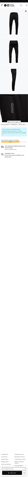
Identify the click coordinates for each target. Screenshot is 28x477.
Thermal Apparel (19, 465)
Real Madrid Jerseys (20, 456)
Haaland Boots (4, 459)
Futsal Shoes (4, 456)
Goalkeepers (14, 124)
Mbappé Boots (4, 461)
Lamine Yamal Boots (6, 464)
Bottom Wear (22, 124)
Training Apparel (5, 124)
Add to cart (13, 472)
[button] (14, 155)
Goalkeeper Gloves (19, 454)
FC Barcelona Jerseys (20, 459)
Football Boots (4, 454)
